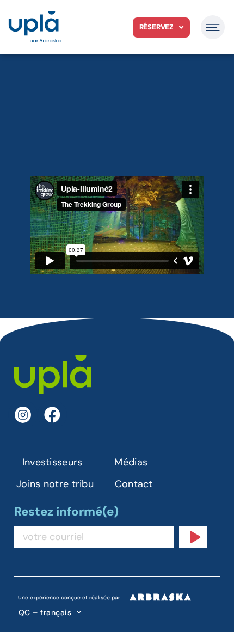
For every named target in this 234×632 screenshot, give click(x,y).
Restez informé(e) (66, 512)
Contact (134, 483)
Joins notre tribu (55, 483)
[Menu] (213, 27)
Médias (130, 462)
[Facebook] (52, 414)
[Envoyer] (193, 537)
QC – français (45, 612)
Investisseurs (52, 462)
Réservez (156, 27)
